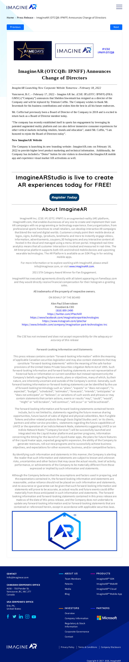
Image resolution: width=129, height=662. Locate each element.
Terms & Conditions (87, 647)
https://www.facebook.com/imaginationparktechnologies (64, 317)
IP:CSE (106, 49)
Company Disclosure (111, 647)
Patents (69, 583)
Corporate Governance (77, 631)
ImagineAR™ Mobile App (109, 593)
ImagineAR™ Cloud (106, 588)
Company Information (77, 618)
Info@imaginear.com (18, 577)
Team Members (73, 578)
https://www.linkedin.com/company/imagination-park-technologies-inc (64, 324)
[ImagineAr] (22, 7)
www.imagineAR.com (81, 266)
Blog (67, 593)
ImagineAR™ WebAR (107, 583)
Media (68, 588)
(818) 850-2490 (64, 310)
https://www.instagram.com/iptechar (64, 321)
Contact (69, 636)
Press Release (25, 17)
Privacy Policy (67, 647)
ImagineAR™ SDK (105, 578)
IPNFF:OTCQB (106, 52)
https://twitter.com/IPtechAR (64, 314)
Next (116, 27)
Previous (15, 27)
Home (10, 17)
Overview (70, 613)
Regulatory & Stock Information (75, 625)
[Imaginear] (22, 647)
